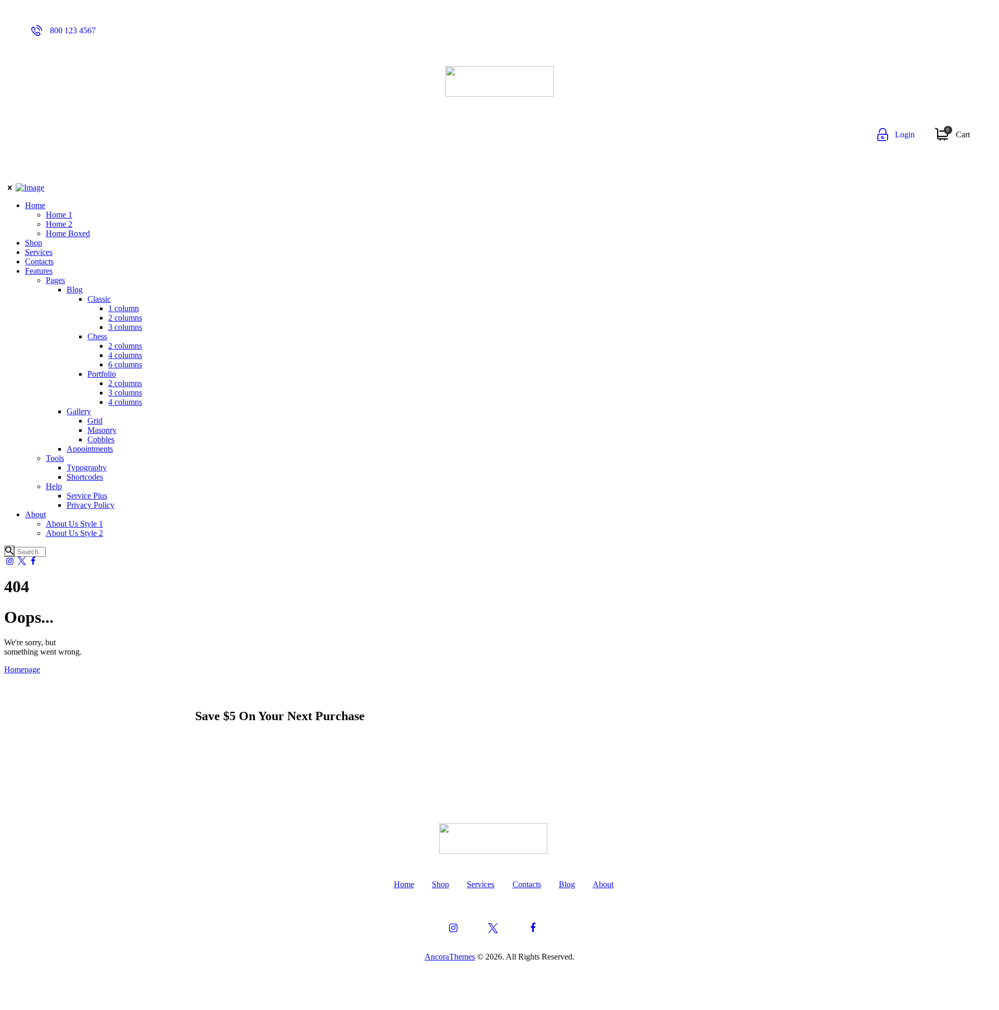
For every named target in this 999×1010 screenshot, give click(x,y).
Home (404, 884)
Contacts (527, 884)
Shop (440, 884)
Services (480, 884)
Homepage (22, 669)
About (603, 884)
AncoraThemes (450, 956)
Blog (567, 884)
